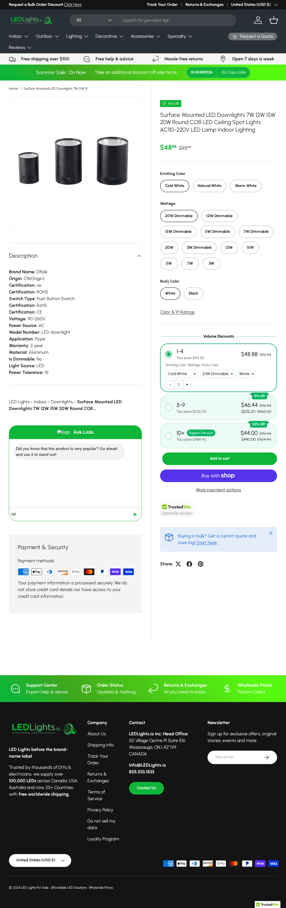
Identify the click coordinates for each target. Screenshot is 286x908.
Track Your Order (162, 4)
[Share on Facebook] (189, 564)
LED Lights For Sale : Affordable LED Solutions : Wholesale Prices (67, 888)
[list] (75, 163)
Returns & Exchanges (204, 4)
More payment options (218, 489)
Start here (206, 542)
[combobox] (153, 20)
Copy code (236, 72)
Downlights (62, 401)
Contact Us (146, 788)
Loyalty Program (103, 838)
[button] (274, 20)
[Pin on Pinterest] (200, 564)
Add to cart (220, 458)
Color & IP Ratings (177, 312)
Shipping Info (100, 745)
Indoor (40, 401)
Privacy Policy (100, 809)
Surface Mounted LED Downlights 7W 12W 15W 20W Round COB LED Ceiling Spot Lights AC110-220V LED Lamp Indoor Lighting (56, 89)
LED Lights (19, 401)
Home (13, 89)
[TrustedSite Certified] (177, 509)
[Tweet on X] (178, 564)
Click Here (73, 4)
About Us (96, 733)
